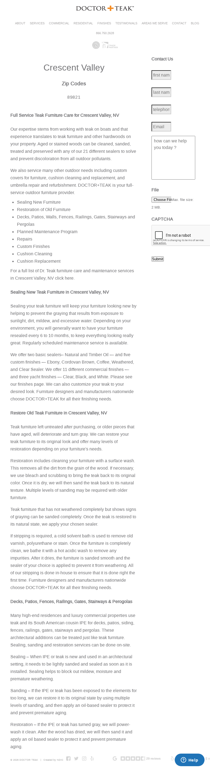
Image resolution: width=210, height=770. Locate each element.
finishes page (31, 384)
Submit (157, 259)
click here (64, 278)
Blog (195, 23)
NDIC (60, 760)
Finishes (104, 23)
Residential (83, 23)
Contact (179, 23)
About (20, 23)
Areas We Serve (155, 23)
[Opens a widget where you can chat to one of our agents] (189, 760)
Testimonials (126, 23)
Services (37, 23)
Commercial (59, 23)
